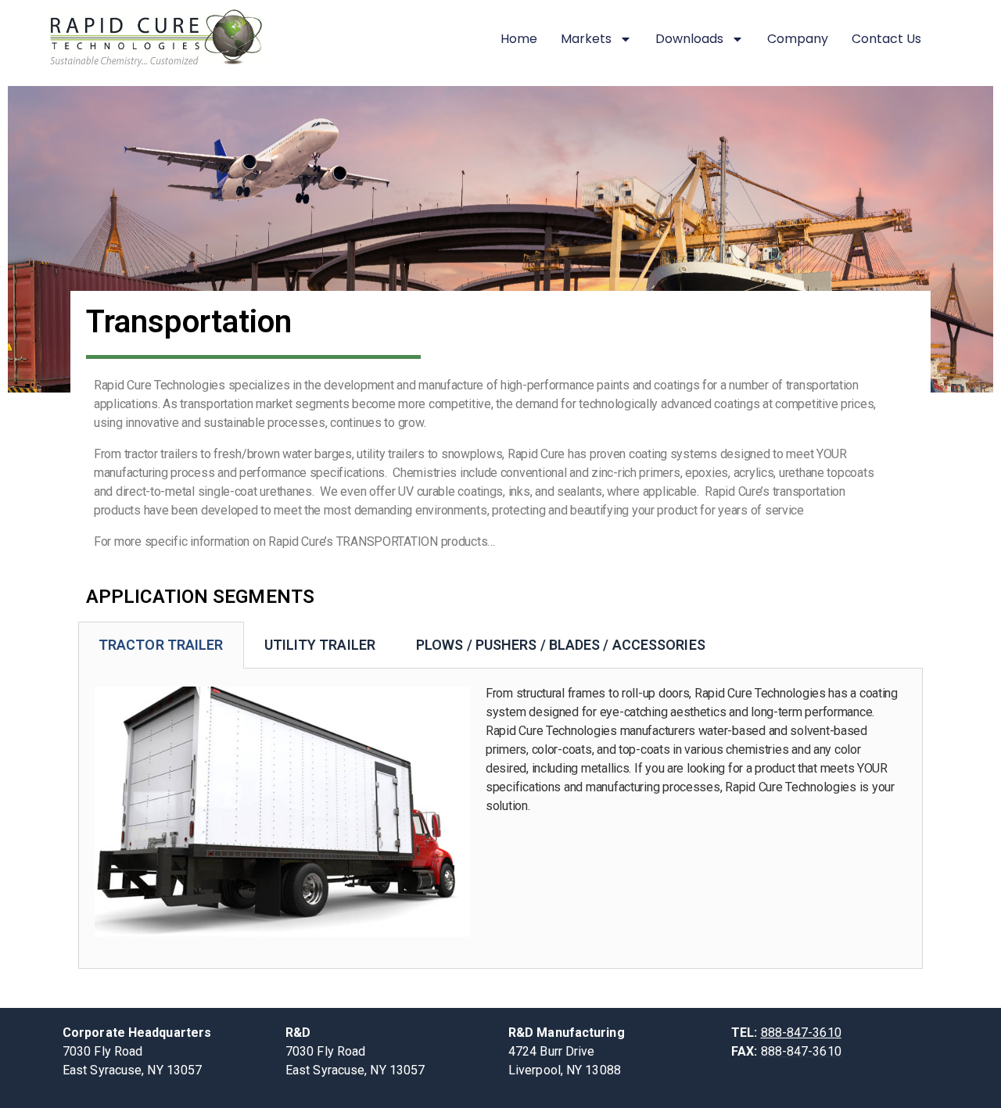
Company (797, 39)
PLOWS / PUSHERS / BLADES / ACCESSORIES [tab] (560, 644)
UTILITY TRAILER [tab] (320, 644)
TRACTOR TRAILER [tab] (161, 644)
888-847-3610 (801, 1032)
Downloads (689, 39)
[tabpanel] (500, 819)
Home (518, 39)
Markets (586, 39)
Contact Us (886, 39)
